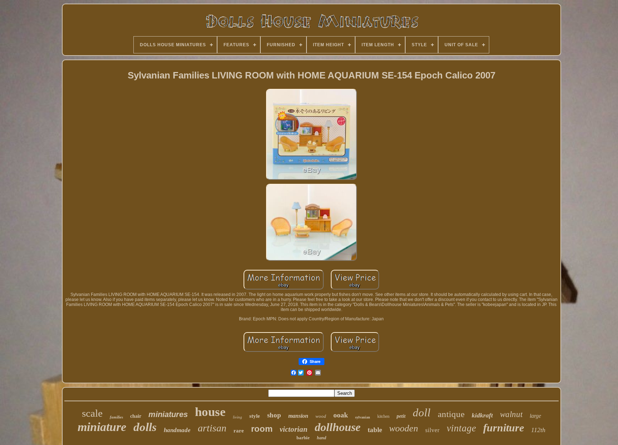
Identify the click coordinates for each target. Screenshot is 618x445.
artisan (212, 428)
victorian (294, 429)
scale (92, 413)
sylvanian (362, 417)
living (237, 417)
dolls (145, 427)
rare (239, 431)
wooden (403, 428)
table (375, 430)
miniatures (168, 414)
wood (320, 416)
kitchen (383, 416)
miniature (102, 427)
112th (538, 430)
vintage (461, 428)
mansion (298, 416)
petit (401, 416)
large (535, 416)
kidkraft (482, 415)
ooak (340, 415)
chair (135, 416)
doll (422, 412)
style (254, 416)
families (116, 417)
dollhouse (337, 427)
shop (274, 415)
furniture (503, 428)
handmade (177, 430)
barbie (303, 437)
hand (321, 437)
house (210, 412)
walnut (511, 414)
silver (432, 430)
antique (451, 414)
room (262, 429)
